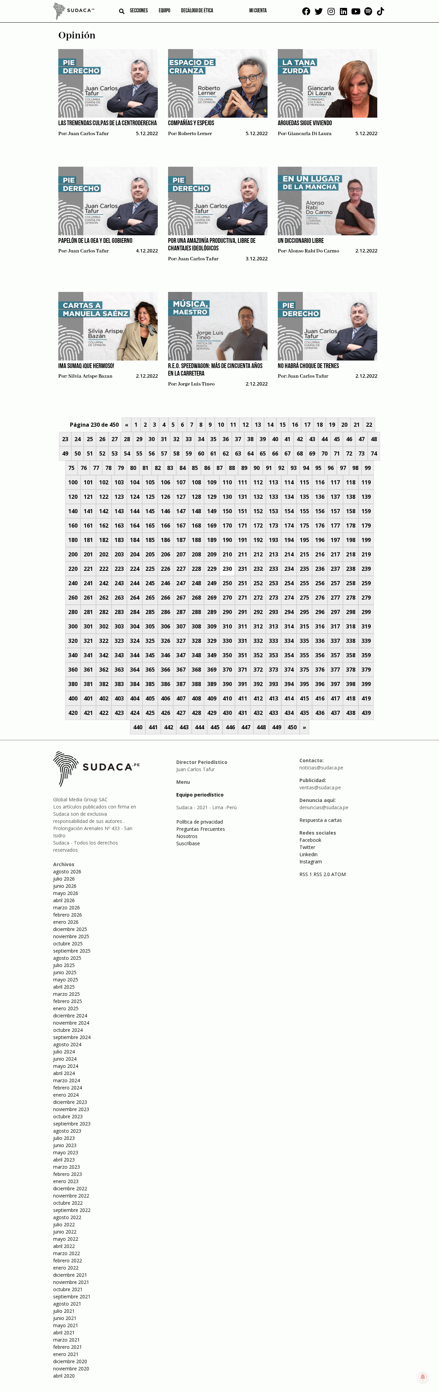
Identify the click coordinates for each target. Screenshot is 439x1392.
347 (181, 655)
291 (242, 612)
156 (319, 511)
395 (304, 684)
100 (73, 482)
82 (158, 468)
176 (319, 525)
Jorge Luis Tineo (196, 384)
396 (319, 684)
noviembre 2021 (71, 1282)
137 (335, 496)
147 (181, 511)
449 (276, 727)
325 (150, 641)
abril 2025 (64, 986)
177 (335, 525)
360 (73, 669)
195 (304, 540)
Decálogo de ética (197, 11)
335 (304, 641)
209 (211, 554)
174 (289, 525)
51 (90, 453)
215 (304, 554)
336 (319, 641)
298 (350, 612)
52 (102, 453)
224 (134, 569)
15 (283, 424)
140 (73, 511)
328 (196, 641)
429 (211, 713)
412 (258, 698)
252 (258, 583)
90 (256, 468)
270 (227, 597)
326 (165, 641)
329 (211, 641)
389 (211, 684)
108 (196, 482)
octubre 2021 (68, 1289)
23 (65, 439)
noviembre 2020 (71, 1368)
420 (73, 713)
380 (73, 684)
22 (369, 424)
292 (258, 612)
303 (119, 626)
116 (319, 482)
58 (176, 453)
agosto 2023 (67, 1131)
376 (319, 669)
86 (207, 468)
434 (289, 713)
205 (150, 554)
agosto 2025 (67, 958)
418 (350, 698)
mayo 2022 (65, 1239)
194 (289, 540)
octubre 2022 (68, 1203)
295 (304, 612)
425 (150, 713)
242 (103, 583)
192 (258, 540)
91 (269, 468)
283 (119, 612)
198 (350, 540)
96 (331, 468)
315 (304, 626)
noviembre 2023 (71, 1109)
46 (349, 439)
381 (88, 684)
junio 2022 (64, 1231)
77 (96, 468)
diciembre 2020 (70, 1361)
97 (343, 468)
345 (150, 655)
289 (211, 612)
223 (119, 569)
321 (88, 641)
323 (119, 641)
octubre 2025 (68, 943)
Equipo (164, 11)
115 (304, 482)
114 (289, 482)
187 (181, 540)
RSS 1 (306, 874)
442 (168, 727)
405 (150, 698)
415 (304, 698)
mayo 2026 (65, 893)
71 (337, 453)
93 (293, 468)
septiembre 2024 (72, 1037)
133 (273, 496)
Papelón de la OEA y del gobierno (95, 241)
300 (73, 626)
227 (181, 569)
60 (201, 453)
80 (133, 468)
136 (319, 496)
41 (287, 439)
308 (196, 626)
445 (215, 727)
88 (232, 468)
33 (189, 439)
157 (335, 511)
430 (227, 713)
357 (335, 655)
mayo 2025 (65, 979)
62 (226, 453)
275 (304, 597)
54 (127, 453)
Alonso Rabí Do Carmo (313, 251)
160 (73, 525)
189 (211, 540)
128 (196, 496)
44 (324, 439)
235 (304, 569)
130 (227, 496)
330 (227, 641)
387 (181, 684)
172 (258, 525)
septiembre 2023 (72, 1123)
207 (181, 554)
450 (292, 727)
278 (350, 597)
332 (258, 641)
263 (119, 597)
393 (273, 684)
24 (77, 439)
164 (134, 525)
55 (139, 453)
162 (103, 525)
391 (242, 684)
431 (242, 713)
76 (84, 468)
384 (134, 684)
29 (139, 439)
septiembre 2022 (72, 1210)
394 (289, 684)
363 (119, 669)
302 (103, 626)
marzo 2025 (66, 994)
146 (165, 511)
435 (304, 713)
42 (300, 439)
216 (319, 554)
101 (88, 482)
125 (150, 496)
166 (165, 525)
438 (350, 713)
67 (287, 453)
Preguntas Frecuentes (200, 829)
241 (88, 583)
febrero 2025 (67, 1001)
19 (332, 424)
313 (273, 626)
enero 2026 (66, 922)
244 (134, 583)
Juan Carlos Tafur (88, 134)
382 (103, 684)
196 (319, 540)
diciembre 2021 (70, 1275)
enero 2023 (66, 1181)
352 (258, 655)
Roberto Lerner (195, 134)
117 (335, 482)
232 (258, 569)
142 (103, 511)
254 (289, 583)
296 (319, 612)
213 (273, 554)
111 (242, 482)
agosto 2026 (67, 871)
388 (196, 684)
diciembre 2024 (70, 1015)
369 (211, 669)
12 (245, 424)
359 (366, 655)
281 (88, 612)
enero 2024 (66, 1095)
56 (152, 453)
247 (181, 583)
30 (152, 439)
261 (88, 597)
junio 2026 (64, 886)
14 (270, 424)
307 (181, 626)
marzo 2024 (66, 1080)
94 (306, 468)
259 (366, 583)
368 (196, 669)
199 (366, 540)
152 (258, 511)
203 (119, 554)
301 (88, 626)
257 (335, 583)
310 (227, 626)
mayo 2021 (65, 1325)
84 (182, 468)
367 (181, 669)
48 (374, 439)
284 (134, 612)
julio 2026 (64, 878)
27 (114, 439)
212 (258, 554)
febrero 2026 (67, 914)
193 (273, 540)
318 (350, 626)
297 (335, 612)
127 (181, 496)
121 (88, 496)
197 (335, 540)
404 (134, 698)
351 (242, 655)
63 (238, 453)
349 (211, 655)
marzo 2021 (66, 1339)
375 (304, 669)
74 (374, 453)
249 (211, 583)
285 (150, 612)
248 (196, 583)
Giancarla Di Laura (310, 134)
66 (275, 453)
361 (88, 669)
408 (196, 698)
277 (335, 597)
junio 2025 (64, 972)
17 (307, 424)
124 (134, 496)
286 (165, 612)
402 (103, 698)
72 (349, 453)
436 (319, 713)
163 (119, 525)
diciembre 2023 (70, 1102)
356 (319, 655)
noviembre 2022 (71, 1195)
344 (134, 655)
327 (181, 641)
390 (227, 684)
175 (304, 525)
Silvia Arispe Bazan (90, 376)
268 (196, 597)
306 (165, 626)
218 (350, 554)
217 (335, 554)
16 (295, 424)
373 (273, 669)
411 (242, 698)
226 (165, 569)
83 (170, 468)
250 (227, 583)
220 (73, 569)
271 (242, 597)
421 (88, 713)
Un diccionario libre (301, 241)
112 (258, 482)
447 (245, 727)
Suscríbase (188, 843)
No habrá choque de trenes (308, 366)
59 (189, 453)
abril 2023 (64, 1159)
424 (134, 713)
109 (211, 482)
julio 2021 (64, 1311)
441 (153, 727)
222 (103, 569)
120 (73, 496)
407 (181, 698)
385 (150, 684)
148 (196, 511)
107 (181, 482)
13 (258, 424)
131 (242, 496)
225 (150, 569)
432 (258, 713)
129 (211, 496)
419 (366, 698)
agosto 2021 (67, 1303)
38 (250, 439)
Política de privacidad (199, 821)
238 (350, 569)
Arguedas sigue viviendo (305, 123)
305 (150, 626)
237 (335, 569)
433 (273, 713)
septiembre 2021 (72, 1296)
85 (195, 468)
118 (350, 482)
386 (165, 684)
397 (335, 684)
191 (242, 540)
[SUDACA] (73, 12)
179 (366, 525)
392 (258, 684)
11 (233, 424)
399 (366, 684)
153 (273, 511)
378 (350, 669)
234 (289, 569)
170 (227, 525)
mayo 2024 (65, 1066)
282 (103, 612)
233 (273, 569)
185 (150, 540)
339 (366, 641)
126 (165, 496)
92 (281, 468)
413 (273, 698)
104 (134, 482)
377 (335, 669)
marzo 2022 (66, 1253)
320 (73, 641)
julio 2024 (64, 1051)
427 (181, 713)
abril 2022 (64, 1246)
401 (88, 698)
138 (350, 496)
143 (119, 511)
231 (242, 569)
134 (289, 496)
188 (196, 540)
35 (213, 439)
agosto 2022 (67, 1217)
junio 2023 (64, 1145)
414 (289, 698)
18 (320, 424)
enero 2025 (66, 1008)
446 (230, 727)
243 (119, 583)
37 (238, 439)
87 (219, 468)
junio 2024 (64, 1058)
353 (273, 655)
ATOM (338, 874)
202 (103, 554)
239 (366, 569)
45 (337, 439)
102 (103, 482)
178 (350, 525)
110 (227, 482)
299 (366, 612)
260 (73, 597)
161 (88, 525)
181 (88, 540)
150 (227, 511)
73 (361, 453)
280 (73, 612)
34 (201, 439)
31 (164, 439)
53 (114, 453)
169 (211, 525)
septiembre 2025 (72, 950)
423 (119, 713)
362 (103, 669)
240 (73, 583)
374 (289, 669)
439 (366, 713)
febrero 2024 (67, 1087)
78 (108, 468)
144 (134, 511)
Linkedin (308, 854)
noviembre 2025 (71, 936)
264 (134, 597)
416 (319, 698)
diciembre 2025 (70, 929)
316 (319, 626)
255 (304, 583)
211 (242, 554)
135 (304, 496)
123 (119, 496)
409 (211, 698)
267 (181, 597)
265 (150, 597)
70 (324, 453)
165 (150, 525)
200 (73, 554)
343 (119, 655)
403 (119, 698)
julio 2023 (64, 1138)
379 (366, 669)
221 (88, 569)
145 (150, 511)
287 (181, 612)
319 (366, 626)
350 (227, 655)
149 (211, 511)
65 (263, 453)
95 (318, 468)
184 (134, 540)
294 (289, 612)
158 (350, 511)
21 (357, 424)
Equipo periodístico (200, 794)
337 (335, 641)
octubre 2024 (68, 1030)
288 (196, 612)
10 (221, 424)
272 (258, 597)
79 (121, 468)
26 (102, 439)
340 (73, 655)
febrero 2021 (67, 1347)
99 (368, 468)
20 (344, 424)
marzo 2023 (66, 1167)
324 (134, 641)
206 (165, 554)
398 (350, 684)
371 (242, 669)
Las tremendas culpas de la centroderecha (107, 123)
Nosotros (187, 836)
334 (289, 641)
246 (165, 583)
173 (273, 525)
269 (211, 597)
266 (165, 597)
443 (184, 727)
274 (289, 597)
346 (165, 655)
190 (227, 540)
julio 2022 (64, 1224)
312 (258, 626)
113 (273, 482)
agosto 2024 (67, 1044)
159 (366, 511)
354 (289, 655)
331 (242, 641)
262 (103, 597)
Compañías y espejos (191, 123)
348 (196, 655)
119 (366, 482)
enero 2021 (66, 1354)
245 (150, 583)
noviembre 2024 (71, 1022)
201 (88, 554)
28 (127, 439)
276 (319, 597)
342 (103, 655)
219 (366, 554)
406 (165, 698)
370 (227, 669)
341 (88, 655)
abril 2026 (64, 900)
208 (196, 554)
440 (137, 727)
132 (258, 496)
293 (273, 612)
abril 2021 (64, 1332)
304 (134, 626)
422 (103, 713)
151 (242, 511)
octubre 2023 (68, 1116)
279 (366, 597)
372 (258, 669)
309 (211, 626)
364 (134, 669)
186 (165, 540)
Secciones (139, 11)
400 (73, 698)
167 (181, 525)
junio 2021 (64, 1318)
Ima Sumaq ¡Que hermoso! (86, 366)
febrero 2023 (67, 1174)
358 (350, 655)
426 (165, 713)
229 (211, 569)
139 (366, 496)
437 (335, 713)
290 (227, 612)
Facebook (310, 840)
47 (361, 439)
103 (119, 482)
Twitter (307, 847)
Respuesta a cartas (320, 820)
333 (273, 641)
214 (289, 554)
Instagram (310, 861)
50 (77, 453)
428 (196, 713)
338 (350, 641)
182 (103, 540)
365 (150, 669)
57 (164, 453)
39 (263, 439)
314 (289, 626)
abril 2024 (64, 1073)
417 (335, 698)
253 (273, 583)
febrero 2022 (67, 1260)
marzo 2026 (66, 907)
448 (261, 727)
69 (312, 453)
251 (242, 583)
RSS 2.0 (321, 874)
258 (350, 583)
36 (226, 439)
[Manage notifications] (422, 1376)
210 (227, 554)
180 (73, 540)
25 (90, 439)
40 (275, 439)
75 (71, 468)
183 (119, 540)
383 (119, 684)
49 (65, 453)
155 (304, 511)
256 (319, 583)
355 (304, 655)
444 (199, 727)
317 (335, 626)
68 (300, 453)
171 (242, 525)
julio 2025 (64, 965)
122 (103, 496)
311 (242, 626)
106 (165, 482)
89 (244, 468)
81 (145, 468)
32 (176, 439)
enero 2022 (66, 1267)
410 (227, 698)
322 (103, 641)
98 (355, 468)
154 (289, 511)
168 (196, 525)
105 (150, 482)
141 (88, 511)
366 (165, 669)
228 (196, 569)
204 (134, 554)
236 (319, 569)
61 (213, 453)
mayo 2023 (65, 1152)
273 (273, 597)
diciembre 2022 (70, 1188)
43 (312, 439)
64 (250, 453)
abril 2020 (64, 1375)
